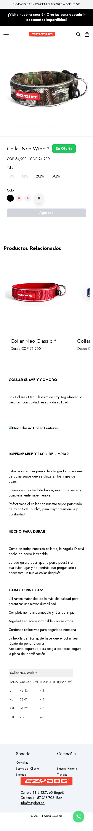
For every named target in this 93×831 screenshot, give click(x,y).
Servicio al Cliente (27, 768)
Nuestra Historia (67, 768)
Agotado (46, 212)
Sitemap (21, 774)
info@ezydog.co (33, 802)
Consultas (22, 762)
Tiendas (62, 774)
